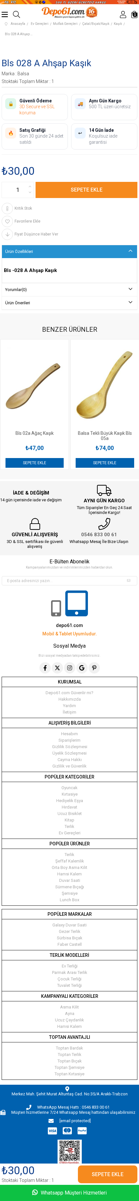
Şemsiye (70, 893)
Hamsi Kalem (69, 874)
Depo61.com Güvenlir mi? (69, 692)
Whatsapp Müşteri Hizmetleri (73, 1193)
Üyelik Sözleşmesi (69, 753)
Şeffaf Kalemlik (69, 861)
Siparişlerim (69, 740)
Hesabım (69, 733)
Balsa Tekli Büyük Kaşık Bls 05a (52, 436)
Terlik (69, 826)
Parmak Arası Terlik (69, 972)
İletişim (69, 712)
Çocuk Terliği (69, 978)
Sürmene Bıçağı (69, 886)
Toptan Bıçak (70, 1061)
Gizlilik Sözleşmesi (69, 746)
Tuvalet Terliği (69, 985)
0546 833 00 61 (99, 535)
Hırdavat (69, 807)
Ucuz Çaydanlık (69, 1020)
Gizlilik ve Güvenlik (69, 766)
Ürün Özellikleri (19, 251)
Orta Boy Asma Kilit (69, 867)
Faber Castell (70, 944)
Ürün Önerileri (17, 302)
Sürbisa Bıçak (69, 937)
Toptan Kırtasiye (69, 1073)
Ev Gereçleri (69, 832)
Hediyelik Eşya (69, 800)
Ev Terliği (70, 966)
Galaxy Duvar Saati (69, 925)
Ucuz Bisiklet (70, 813)
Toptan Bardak (69, 1048)
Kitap (69, 820)
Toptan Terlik (69, 1054)
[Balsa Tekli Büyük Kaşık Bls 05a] (51, 385)
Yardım (69, 705)
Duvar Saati (69, 880)
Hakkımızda (70, 699)
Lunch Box (69, 899)
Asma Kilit (69, 1007)
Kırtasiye (70, 794)
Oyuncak (69, 787)
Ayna (69, 1013)
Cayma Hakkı (70, 759)
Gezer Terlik (69, 931)
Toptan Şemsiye (69, 1067)
